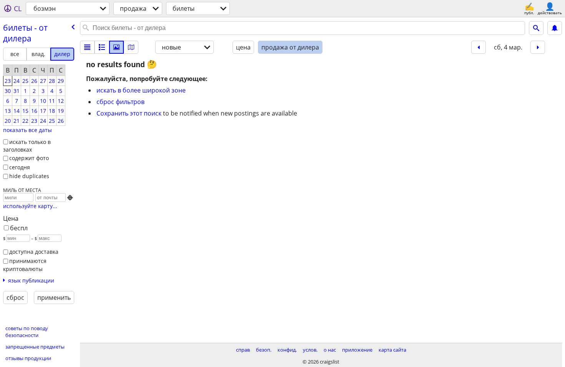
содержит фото (29, 158)
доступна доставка (33, 251)
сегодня (19, 167)
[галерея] (116, 47)
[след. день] (537, 47)
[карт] (131, 47)
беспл (19, 228)
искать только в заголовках (27, 146)
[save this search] (554, 28)
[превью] (102, 47)
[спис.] (87, 47)
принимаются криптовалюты (25, 265)
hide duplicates (29, 176)
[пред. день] (478, 47)
